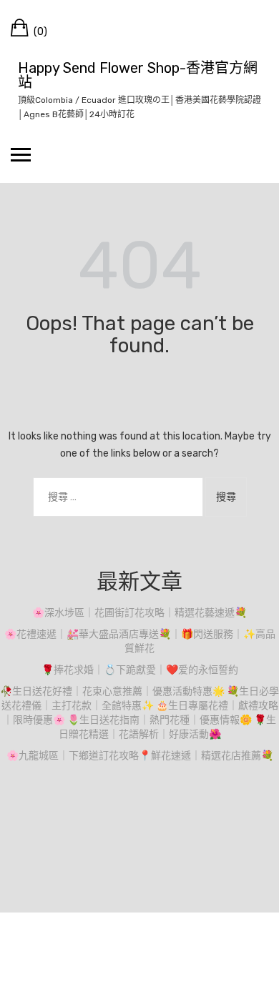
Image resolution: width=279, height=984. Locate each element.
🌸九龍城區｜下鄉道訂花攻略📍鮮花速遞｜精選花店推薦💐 (139, 756)
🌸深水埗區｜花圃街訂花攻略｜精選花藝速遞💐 (139, 613)
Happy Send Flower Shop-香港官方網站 (138, 75)
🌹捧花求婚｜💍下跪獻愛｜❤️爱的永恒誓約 (139, 670)
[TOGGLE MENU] (21, 154)
